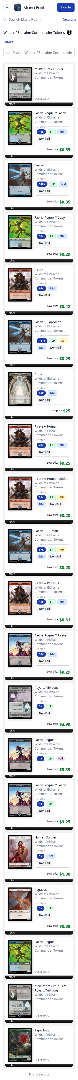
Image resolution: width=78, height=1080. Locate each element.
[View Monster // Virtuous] (39, 85)
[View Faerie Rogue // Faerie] (39, 133)
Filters (8, 42)
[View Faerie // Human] (39, 551)
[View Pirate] (39, 290)
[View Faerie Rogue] (39, 756)
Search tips (69, 19)
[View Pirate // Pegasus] (39, 603)
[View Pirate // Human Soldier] (39, 499)
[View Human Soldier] (39, 857)
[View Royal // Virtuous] (39, 708)
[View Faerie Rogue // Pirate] (39, 655)
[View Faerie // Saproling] (39, 342)
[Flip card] (20, 142)
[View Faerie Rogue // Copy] (39, 237)
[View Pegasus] (39, 910)
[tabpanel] (39, 564)
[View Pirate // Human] (39, 446)
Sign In (66, 7)
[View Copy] (39, 394)
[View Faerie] (39, 185)
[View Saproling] (39, 1046)
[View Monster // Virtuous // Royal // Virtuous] (39, 1002)
